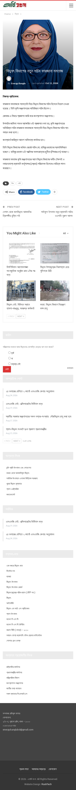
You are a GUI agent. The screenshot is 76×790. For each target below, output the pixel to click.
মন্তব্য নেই (15, 363)
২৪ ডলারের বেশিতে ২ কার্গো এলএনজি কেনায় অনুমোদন (30, 391)
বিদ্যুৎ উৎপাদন (12, 581)
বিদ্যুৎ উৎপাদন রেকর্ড (14, 587)
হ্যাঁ (12, 352)
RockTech (47, 784)
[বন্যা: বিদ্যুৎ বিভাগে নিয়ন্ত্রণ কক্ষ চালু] (54, 290)
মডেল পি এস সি (12, 619)
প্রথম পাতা (24, 769)
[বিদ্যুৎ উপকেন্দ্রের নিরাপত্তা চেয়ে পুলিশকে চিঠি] (54, 253)
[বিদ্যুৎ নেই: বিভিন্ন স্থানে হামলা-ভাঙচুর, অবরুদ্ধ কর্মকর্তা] (21, 290)
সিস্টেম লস (10, 570)
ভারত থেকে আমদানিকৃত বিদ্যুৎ (17, 472)
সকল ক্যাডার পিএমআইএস (16, 693)
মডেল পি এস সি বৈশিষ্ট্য (15, 624)
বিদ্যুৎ (8, 597)
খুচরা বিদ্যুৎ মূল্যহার (14, 483)
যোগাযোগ (53, 769)
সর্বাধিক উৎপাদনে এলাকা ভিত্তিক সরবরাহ (22, 478)
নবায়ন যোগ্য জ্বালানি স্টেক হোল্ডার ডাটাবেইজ (24, 635)
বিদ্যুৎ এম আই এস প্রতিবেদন (17, 608)
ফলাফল (70, 368)
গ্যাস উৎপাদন (11, 613)
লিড (12, 183)
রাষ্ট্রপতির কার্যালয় (13, 666)
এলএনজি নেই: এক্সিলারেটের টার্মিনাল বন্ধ (24, 403)
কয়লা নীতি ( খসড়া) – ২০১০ (17, 629)
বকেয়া (8, 576)
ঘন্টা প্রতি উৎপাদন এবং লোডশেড (18, 467)
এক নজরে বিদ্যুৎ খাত (14, 565)
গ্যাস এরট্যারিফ (12, 488)
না (12, 358)
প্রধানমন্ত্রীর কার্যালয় (14, 672)
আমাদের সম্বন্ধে (39, 769)
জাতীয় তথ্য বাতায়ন (13, 688)
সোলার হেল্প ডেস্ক (13, 640)
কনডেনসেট (10, 494)
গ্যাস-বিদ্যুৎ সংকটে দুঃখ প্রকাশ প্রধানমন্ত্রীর (26, 429)
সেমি (19, 183)
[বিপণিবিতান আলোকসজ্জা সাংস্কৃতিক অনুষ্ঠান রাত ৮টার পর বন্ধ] (21, 253)
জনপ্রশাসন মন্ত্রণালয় (14, 683)
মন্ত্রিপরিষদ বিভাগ (12, 677)
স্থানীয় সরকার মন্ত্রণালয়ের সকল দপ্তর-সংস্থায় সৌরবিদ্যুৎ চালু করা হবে (38, 416)
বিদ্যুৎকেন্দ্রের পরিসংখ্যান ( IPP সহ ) (20, 592)
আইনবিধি (10, 603)
